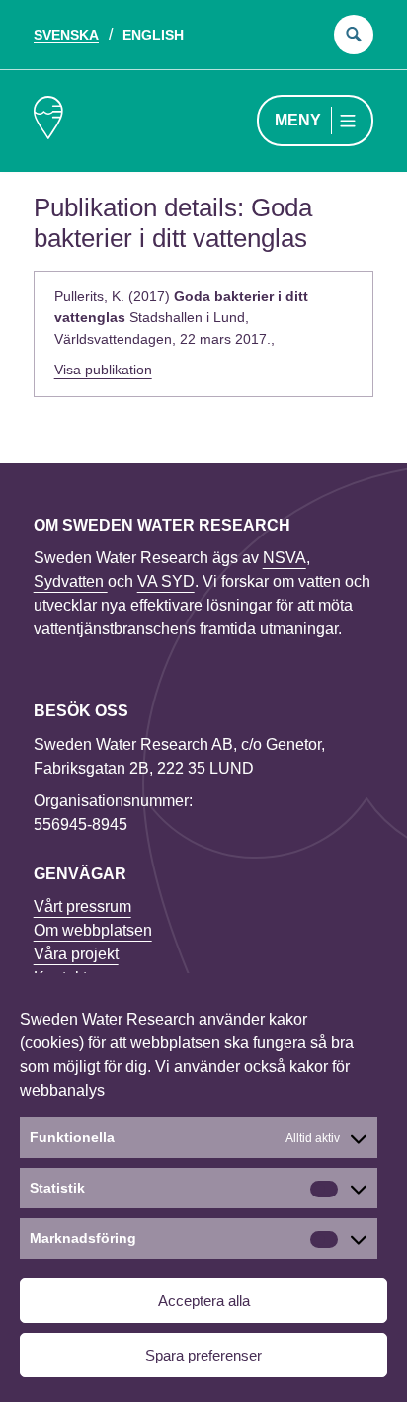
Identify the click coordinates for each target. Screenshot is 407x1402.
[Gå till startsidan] (48, 121)
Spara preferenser (203, 1355)
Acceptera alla (204, 1300)
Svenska (66, 34)
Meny (298, 120)
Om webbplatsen (93, 930)
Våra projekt (76, 954)
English (153, 34)
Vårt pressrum (82, 906)
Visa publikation (103, 369)
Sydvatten (71, 581)
